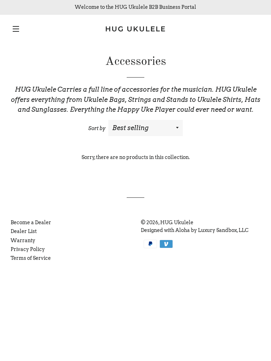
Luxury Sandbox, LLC (223, 230)
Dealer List (24, 231)
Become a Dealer (31, 222)
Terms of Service (31, 258)
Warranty (23, 240)
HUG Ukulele (135, 29)
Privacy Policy (28, 249)
